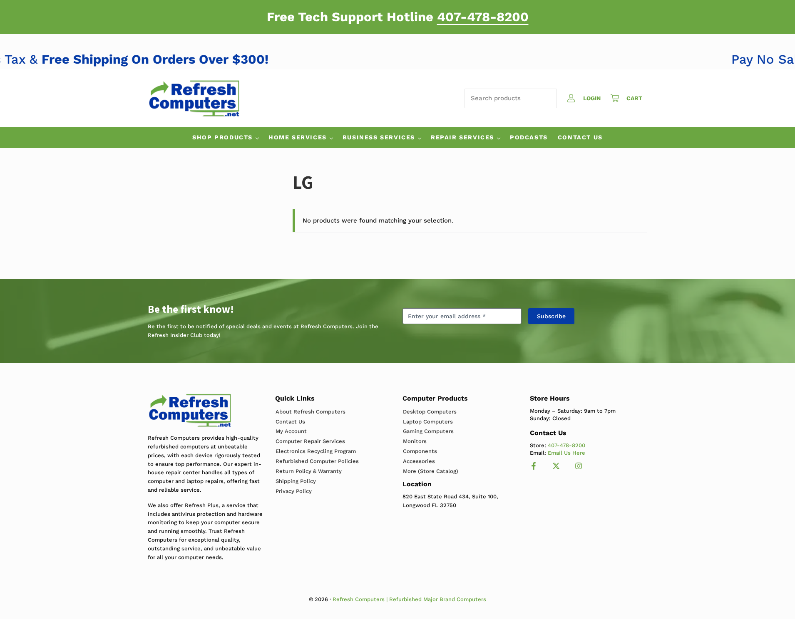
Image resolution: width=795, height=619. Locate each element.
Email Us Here (566, 453)
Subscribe (551, 316)
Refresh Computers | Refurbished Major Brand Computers (409, 599)
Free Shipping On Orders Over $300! (166, 59)
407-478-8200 (483, 17)
